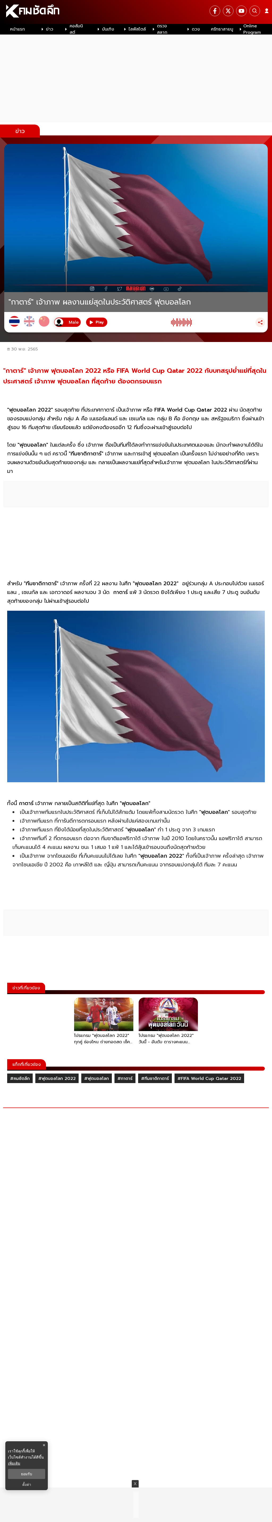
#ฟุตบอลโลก (96, 1078)
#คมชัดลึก (20, 1078)
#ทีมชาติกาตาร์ (155, 1078)
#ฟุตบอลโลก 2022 (57, 1078)
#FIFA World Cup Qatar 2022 (209, 1078)
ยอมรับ (26, 1474)
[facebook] (215, 11)
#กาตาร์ (125, 1078)
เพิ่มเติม (14, 1463)
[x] (228, 11)
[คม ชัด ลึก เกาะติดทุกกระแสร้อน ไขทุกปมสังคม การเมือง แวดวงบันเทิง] (136, 12)
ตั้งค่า (26, 1484)
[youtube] (241, 11)
